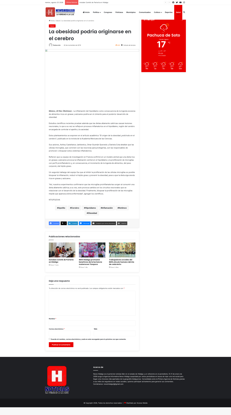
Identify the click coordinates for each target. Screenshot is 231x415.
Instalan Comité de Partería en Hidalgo (96, 2)
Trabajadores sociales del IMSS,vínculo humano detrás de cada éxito (121, 262)
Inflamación (107, 208)
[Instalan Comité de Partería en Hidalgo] (62, 249)
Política (96, 12)
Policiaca (119, 12)
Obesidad (92, 213)
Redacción (57, 45)
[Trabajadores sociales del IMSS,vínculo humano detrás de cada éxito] (122, 249)
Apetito (61, 208)
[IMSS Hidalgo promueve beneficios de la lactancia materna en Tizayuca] (92, 249)
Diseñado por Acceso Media (136, 403)
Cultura (157, 12)
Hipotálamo (90, 208)
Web (95, 329)
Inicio (87, 12)
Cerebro (75, 208)
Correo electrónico (57, 329)
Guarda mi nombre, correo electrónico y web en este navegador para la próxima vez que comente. (88, 339)
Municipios (131, 12)
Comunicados (145, 12)
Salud (178, 12)
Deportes (169, 12)
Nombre (52, 319)
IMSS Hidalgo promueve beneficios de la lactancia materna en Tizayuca (90, 262)
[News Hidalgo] (60, 12)
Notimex (123, 208)
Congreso (108, 12)
